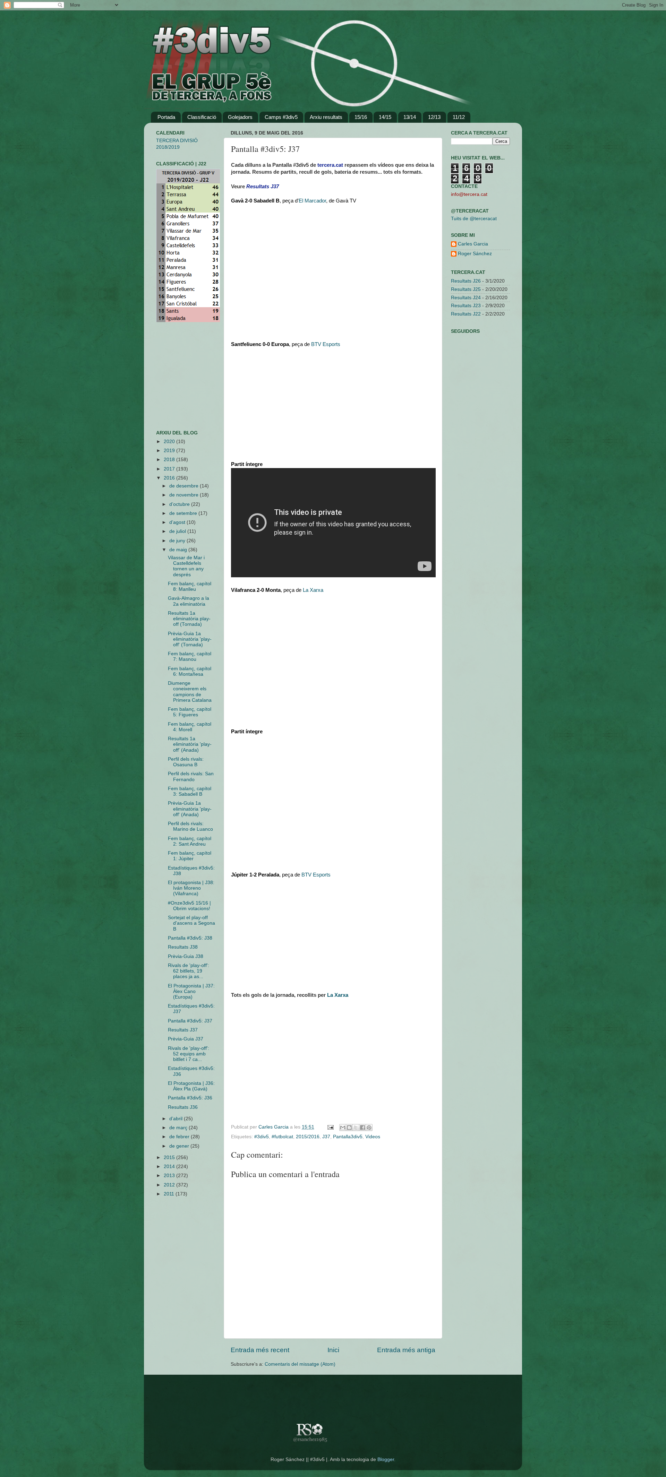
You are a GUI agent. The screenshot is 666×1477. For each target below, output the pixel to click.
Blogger (385, 1459)
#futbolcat (282, 1136)
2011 (170, 1194)
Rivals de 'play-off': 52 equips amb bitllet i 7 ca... (188, 1054)
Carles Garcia (274, 1127)
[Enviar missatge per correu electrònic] (330, 1127)
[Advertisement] (177, 376)
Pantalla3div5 (347, 1136)
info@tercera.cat (469, 194)
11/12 (459, 117)
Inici (333, 1350)
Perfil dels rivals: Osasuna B (186, 762)
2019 (170, 450)
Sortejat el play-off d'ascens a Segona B (191, 923)
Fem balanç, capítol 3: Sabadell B (189, 791)
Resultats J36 (183, 1107)
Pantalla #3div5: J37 (190, 1020)
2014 (170, 1166)
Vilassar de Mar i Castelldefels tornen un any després (186, 566)
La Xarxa (313, 590)
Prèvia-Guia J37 (185, 1039)
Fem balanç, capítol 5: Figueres (189, 712)
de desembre (184, 486)
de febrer (180, 1136)
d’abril (176, 1118)
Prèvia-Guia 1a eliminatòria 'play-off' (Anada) (190, 809)
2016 (170, 478)
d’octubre (180, 504)
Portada (166, 117)
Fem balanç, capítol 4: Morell (189, 727)
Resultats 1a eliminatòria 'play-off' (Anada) (190, 744)
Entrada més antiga (406, 1350)
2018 (170, 459)
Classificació (201, 117)
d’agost (178, 522)
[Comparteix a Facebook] (362, 1127)
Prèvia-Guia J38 (185, 956)
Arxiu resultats (326, 117)
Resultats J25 (466, 289)
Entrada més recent (260, 1350)
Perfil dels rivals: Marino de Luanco (190, 826)
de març (179, 1127)
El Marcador (312, 201)
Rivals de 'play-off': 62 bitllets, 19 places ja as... (188, 971)
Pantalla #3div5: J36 (190, 1097)
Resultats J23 (466, 305)
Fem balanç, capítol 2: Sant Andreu (189, 841)
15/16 (361, 117)
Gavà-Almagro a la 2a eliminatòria (188, 601)
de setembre (183, 513)
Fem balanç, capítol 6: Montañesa (189, 671)
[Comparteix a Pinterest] (369, 1127)
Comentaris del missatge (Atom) (300, 1364)
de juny (178, 540)
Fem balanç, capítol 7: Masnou (189, 656)
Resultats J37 (183, 1030)
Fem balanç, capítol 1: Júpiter (189, 855)
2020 (170, 441)
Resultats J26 (466, 281)
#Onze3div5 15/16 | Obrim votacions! (189, 905)
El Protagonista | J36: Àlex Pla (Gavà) (191, 1086)
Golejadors (240, 117)
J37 (326, 1136)
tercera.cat (330, 165)
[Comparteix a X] (355, 1127)
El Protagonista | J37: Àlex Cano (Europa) (191, 991)
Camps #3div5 (281, 117)
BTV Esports (325, 344)
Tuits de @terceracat (474, 218)
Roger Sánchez (475, 253)
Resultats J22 (466, 314)
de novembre (184, 495)
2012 (170, 1184)
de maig (178, 549)
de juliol (178, 531)
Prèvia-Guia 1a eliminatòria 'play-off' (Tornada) (190, 639)
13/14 (409, 117)
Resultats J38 (183, 947)
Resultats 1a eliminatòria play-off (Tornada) (189, 619)
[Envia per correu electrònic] (342, 1127)
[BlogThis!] (349, 1127)
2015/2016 (307, 1136)
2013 (170, 1175)
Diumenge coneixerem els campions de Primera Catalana (190, 692)
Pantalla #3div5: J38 (190, 938)
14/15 (385, 117)
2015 (170, 1157)
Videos (372, 1136)
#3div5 (261, 1136)
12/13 (434, 117)
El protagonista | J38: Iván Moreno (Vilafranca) (191, 888)
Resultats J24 (466, 297)
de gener (179, 1146)
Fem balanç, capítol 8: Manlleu (189, 586)
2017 (170, 469)
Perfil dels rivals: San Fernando (191, 776)
